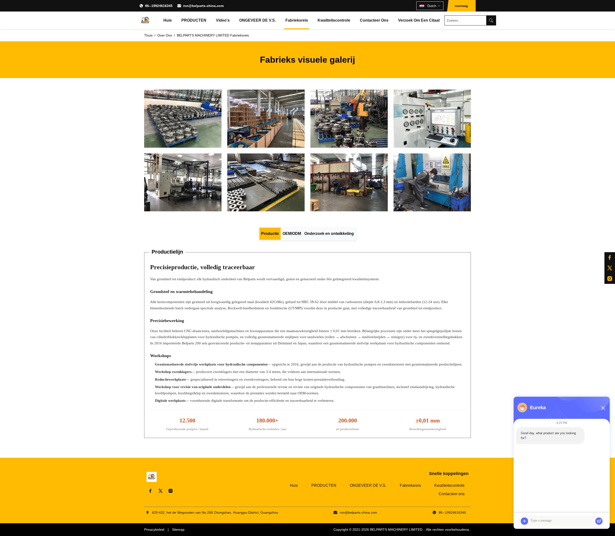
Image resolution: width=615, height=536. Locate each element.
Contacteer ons (374, 20)
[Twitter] (160, 491)
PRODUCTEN (193, 20)
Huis (167, 20)
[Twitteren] (609, 268)
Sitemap (178, 529)
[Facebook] (609, 257)
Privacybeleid (154, 529)
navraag (461, 6)
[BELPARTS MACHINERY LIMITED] (145, 20)
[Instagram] (609, 278)
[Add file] (524, 521)
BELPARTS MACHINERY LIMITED (396, 529)
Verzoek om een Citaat (419, 20)
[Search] (491, 20)
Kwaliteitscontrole (334, 20)
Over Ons (164, 35)
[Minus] (603, 408)
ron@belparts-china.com (203, 6)
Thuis (148, 35)
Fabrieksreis (296, 20)
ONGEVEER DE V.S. (257, 20)
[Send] (599, 521)
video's (223, 20)
